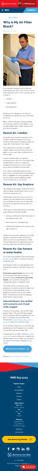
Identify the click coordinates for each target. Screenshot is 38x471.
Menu (6, 10)
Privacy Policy (19, 465)
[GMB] (19, 450)
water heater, (9, 259)
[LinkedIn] (23, 450)
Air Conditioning (19, 390)
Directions (19, 429)
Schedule (31, 10)
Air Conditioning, (15, 356)
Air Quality (25, 356)
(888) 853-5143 (29, 4)
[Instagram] (28, 450)
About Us (19, 393)
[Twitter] (14, 450)
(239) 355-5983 (19, 432)
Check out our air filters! (15, 349)
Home (19, 387)
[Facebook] (9, 450)
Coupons (19, 396)
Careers (19, 399)
